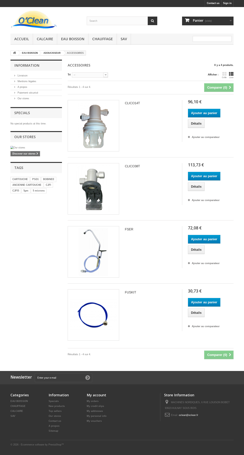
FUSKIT (130, 292)
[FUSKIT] (93, 315)
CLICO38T (132, 166)
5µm (25, 190)
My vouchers (94, 421)
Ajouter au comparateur (206, 137)
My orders (93, 401)
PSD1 (35, 179)
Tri (69, 74)
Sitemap (53, 430)
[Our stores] (36, 147)
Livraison (22, 75)
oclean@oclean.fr (188, 415)
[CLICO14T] (93, 126)
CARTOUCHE (20, 179)
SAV (124, 39)
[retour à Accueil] (14, 53)
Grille (224, 77)
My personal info (97, 416)
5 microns (39, 190)
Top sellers (55, 411)
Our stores (23, 98)
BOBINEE (48, 179)
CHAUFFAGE (102, 39)
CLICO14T (132, 103)
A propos (22, 87)
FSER (129, 229)
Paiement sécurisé (27, 92)
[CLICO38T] (93, 189)
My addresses (95, 411)
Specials (22, 113)
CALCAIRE (45, 39)
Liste (231, 77)
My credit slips (95, 406)
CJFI (48, 184)
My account (96, 395)
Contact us (213, 3)
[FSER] (93, 252)
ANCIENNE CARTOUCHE (26, 184)
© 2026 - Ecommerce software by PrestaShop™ (37, 444)
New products (57, 406)
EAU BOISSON (72, 39)
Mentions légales (26, 81)
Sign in (227, 3)
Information (26, 65)
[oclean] (45, 19)
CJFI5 (15, 190)
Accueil (21, 39)
